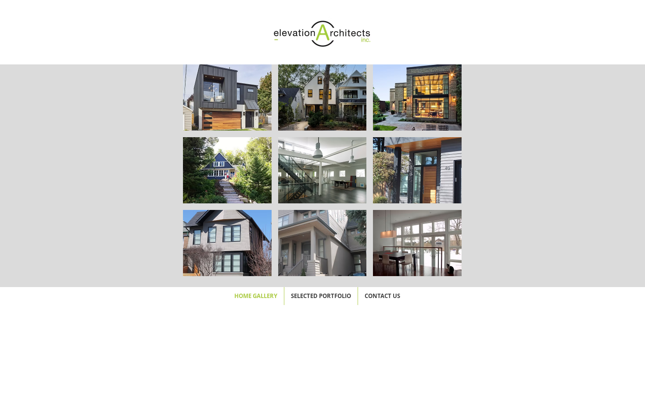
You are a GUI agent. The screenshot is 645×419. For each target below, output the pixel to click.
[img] (227, 97)
